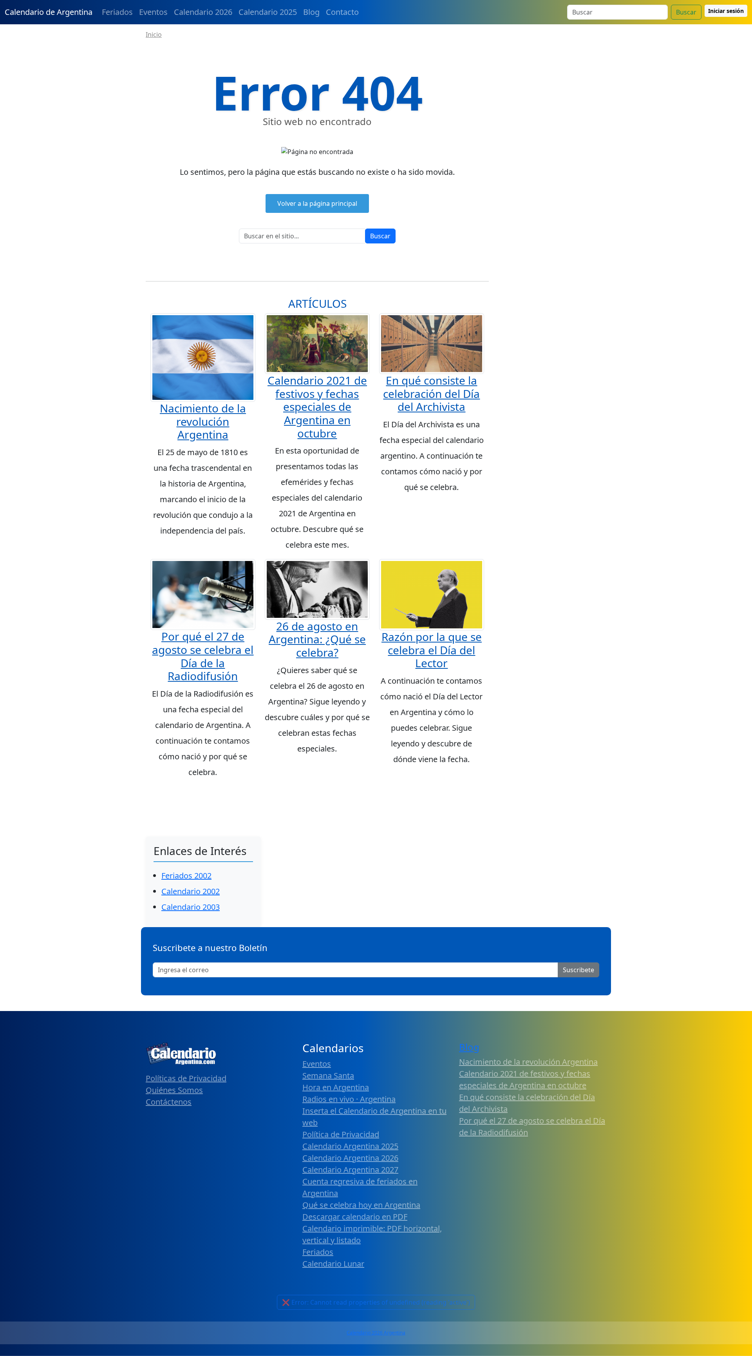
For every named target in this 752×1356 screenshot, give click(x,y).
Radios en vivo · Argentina (349, 1099)
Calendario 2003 (190, 907)
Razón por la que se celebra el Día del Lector (431, 649)
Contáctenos (169, 1101)
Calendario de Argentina (48, 12)
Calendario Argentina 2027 (350, 1169)
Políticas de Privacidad (186, 1078)
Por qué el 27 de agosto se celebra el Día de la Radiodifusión (202, 656)
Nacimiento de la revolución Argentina (203, 421)
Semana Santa (328, 1075)
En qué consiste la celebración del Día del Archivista (431, 393)
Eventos (153, 12)
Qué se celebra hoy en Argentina (361, 1205)
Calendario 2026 (203, 12)
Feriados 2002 (186, 875)
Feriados (117, 12)
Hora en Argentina (335, 1087)
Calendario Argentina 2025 (350, 1146)
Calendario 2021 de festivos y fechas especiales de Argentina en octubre (317, 406)
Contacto (342, 12)
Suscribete (578, 970)
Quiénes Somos (174, 1090)
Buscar (686, 12)
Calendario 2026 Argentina (376, 1332)
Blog (311, 12)
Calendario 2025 (268, 12)
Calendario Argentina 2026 (350, 1158)
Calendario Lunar (333, 1263)
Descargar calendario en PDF (354, 1216)
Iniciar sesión (726, 11)
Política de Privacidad (340, 1134)
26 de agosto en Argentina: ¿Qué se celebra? (317, 639)
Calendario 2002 (190, 891)
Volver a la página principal (317, 203)
